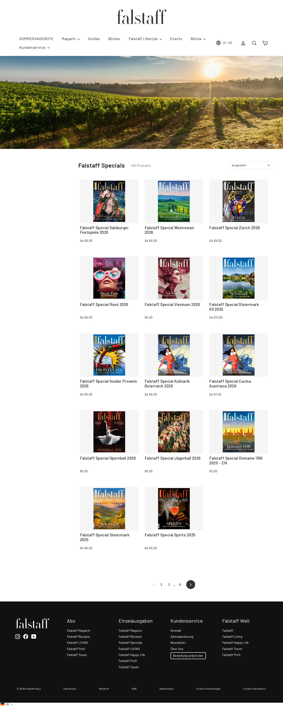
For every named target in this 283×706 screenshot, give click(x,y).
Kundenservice (32, 47)
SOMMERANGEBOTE (36, 38)
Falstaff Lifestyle (144, 38)
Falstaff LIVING (77, 642)
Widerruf (104, 688)
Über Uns (177, 649)
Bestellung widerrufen (188, 655)
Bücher (114, 38)
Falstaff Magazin (78, 630)
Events (176, 38)
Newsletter (178, 642)
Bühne (197, 38)
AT (227, 42)
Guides (94, 38)
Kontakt (176, 630)
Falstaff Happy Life (132, 655)
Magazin (69, 38)
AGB (134, 688)
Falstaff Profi (76, 649)
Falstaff (227, 630)
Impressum (69, 688)
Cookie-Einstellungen (208, 688)
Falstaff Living (232, 636)
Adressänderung (182, 636)
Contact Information (254, 688)
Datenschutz (166, 688)
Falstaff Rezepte (78, 636)
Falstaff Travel (77, 655)
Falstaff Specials (130, 642)
